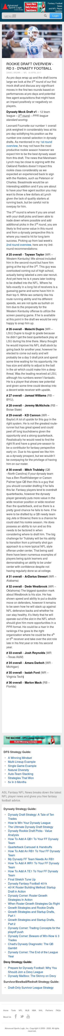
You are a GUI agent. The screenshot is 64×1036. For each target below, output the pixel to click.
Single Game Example (22, 766)
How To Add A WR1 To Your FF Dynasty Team (33, 865)
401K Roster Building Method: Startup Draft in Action (32, 889)
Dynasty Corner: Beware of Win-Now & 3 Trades (33, 938)
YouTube (28, 1016)
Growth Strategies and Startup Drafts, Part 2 (31, 922)
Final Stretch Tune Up (22, 879)
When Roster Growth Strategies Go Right (34, 903)
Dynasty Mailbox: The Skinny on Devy (32, 976)
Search (45, 15)
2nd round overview (18, 245)
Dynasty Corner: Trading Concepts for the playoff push (34, 930)
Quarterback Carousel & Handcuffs (30, 847)
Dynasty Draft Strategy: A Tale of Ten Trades (31, 816)
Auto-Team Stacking (20, 774)
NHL (41, 1010)
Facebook (16, 1016)
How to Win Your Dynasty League (29, 823)
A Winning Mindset (20, 758)
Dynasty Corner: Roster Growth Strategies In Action (27, 897)
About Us (7, 1016)
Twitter (22, 1016)
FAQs (58, 1010)
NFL (20, 1010)
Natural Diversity (18, 770)
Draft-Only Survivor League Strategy (31, 987)
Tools (13, 1010)
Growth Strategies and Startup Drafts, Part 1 (31, 914)
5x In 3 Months (17, 782)
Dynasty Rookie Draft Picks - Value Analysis (30, 833)
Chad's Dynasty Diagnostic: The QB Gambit (30, 946)
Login (55, 15)
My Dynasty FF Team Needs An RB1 (31, 859)
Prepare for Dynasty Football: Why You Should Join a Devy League (32, 970)
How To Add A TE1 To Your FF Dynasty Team (33, 873)
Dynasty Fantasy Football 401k (27, 883)
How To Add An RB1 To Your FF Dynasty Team (34, 853)
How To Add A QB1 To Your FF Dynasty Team (33, 841)
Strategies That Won (21, 778)
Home (5, 1010)
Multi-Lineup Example (22, 762)
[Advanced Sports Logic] (12, 6)
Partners (49, 1010)
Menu (12, 16)
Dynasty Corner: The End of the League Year (33, 954)
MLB (27, 1010)
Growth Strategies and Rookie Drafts (31, 908)
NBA (34, 1010)
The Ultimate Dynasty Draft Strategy (30, 827)
